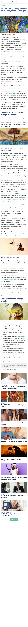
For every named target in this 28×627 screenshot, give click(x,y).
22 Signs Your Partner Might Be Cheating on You (14, 442)
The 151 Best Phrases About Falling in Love (13, 405)
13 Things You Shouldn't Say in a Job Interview (12, 496)
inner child (21, 336)
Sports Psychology (5, 476)
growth (15, 279)
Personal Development (6, 512)
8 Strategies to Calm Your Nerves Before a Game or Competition (14, 478)
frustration (23, 184)
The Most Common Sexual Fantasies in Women (13, 423)
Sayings (3, 403)
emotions (13, 95)
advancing (19, 47)
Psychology (4, 385)
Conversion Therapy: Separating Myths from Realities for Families (13, 387)
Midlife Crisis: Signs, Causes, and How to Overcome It (13, 514)
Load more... (14, 519)
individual (10, 279)
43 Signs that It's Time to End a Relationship (11, 460)
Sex (2, 421)
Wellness (3, 5)
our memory (15, 68)
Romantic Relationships (6, 439)
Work (2, 494)
